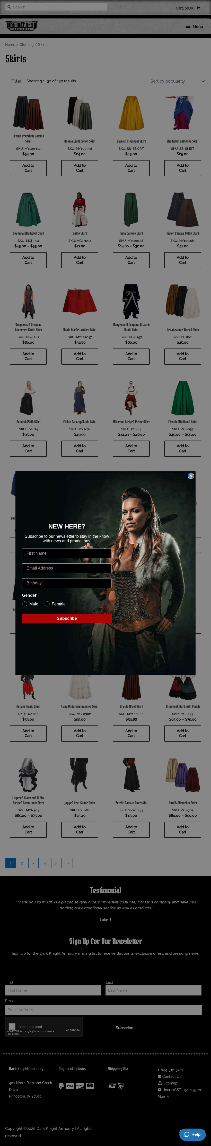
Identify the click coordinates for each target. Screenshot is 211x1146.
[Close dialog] (191, 475)
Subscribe (67, 618)
